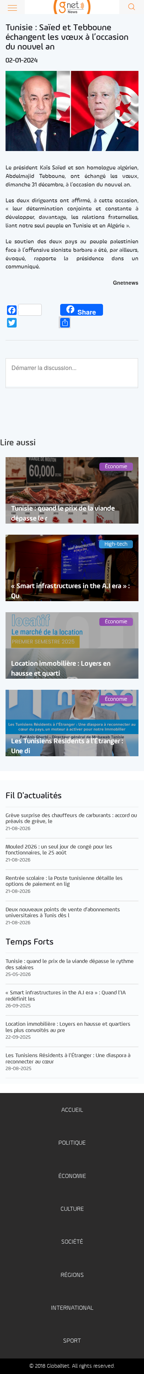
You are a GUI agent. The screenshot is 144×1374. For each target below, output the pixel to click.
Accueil (72, 1110)
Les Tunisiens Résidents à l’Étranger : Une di (67, 746)
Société (72, 1242)
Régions (72, 1275)
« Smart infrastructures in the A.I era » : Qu (70, 591)
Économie (72, 1176)
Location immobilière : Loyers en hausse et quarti (60, 668)
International (72, 1308)
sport (72, 1341)
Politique (72, 1143)
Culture (72, 1209)
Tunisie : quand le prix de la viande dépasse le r (63, 513)
